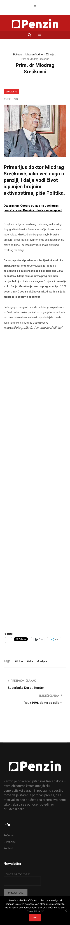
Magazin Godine (34, 54)
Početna (17, 54)
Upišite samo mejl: (17, 874)
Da (35, 917)
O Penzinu (9, 841)
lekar (31, 661)
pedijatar (43, 661)
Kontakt (8, 848)
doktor (20, 661)
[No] (65, 910)
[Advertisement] (35, 485)
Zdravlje (50, 54)
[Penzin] (35, 24)
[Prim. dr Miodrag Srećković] (35, 130)
